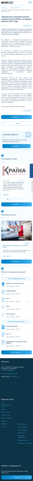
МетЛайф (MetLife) (11, 326)
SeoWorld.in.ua (14, 376)
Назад (17, 123)
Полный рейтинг (15, 352)
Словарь (3, 426)
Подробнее (15, 146)
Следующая (15, 117)
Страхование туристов (23, 440)
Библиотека (4, 424)
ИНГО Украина (10, 314)
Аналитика (4, 421)
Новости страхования (6, 418)
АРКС (7, 306)
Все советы (15, 261)
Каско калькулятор (22, 430)
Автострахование (22, 424)
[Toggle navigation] (30, 2)
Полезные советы (5, 415)
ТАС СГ (8, 298)
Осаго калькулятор (23, 427)
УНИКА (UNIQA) (11, 291)
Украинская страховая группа (14, 283)
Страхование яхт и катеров (25, 443)
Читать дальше (7, 256)
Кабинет (17, 477)
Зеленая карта (21, 432)
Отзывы (3, 409)
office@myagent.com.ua (9, 370)
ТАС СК (8, 334)
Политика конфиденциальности (9, 373)
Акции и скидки (5, 412)
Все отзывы (15, 204)
